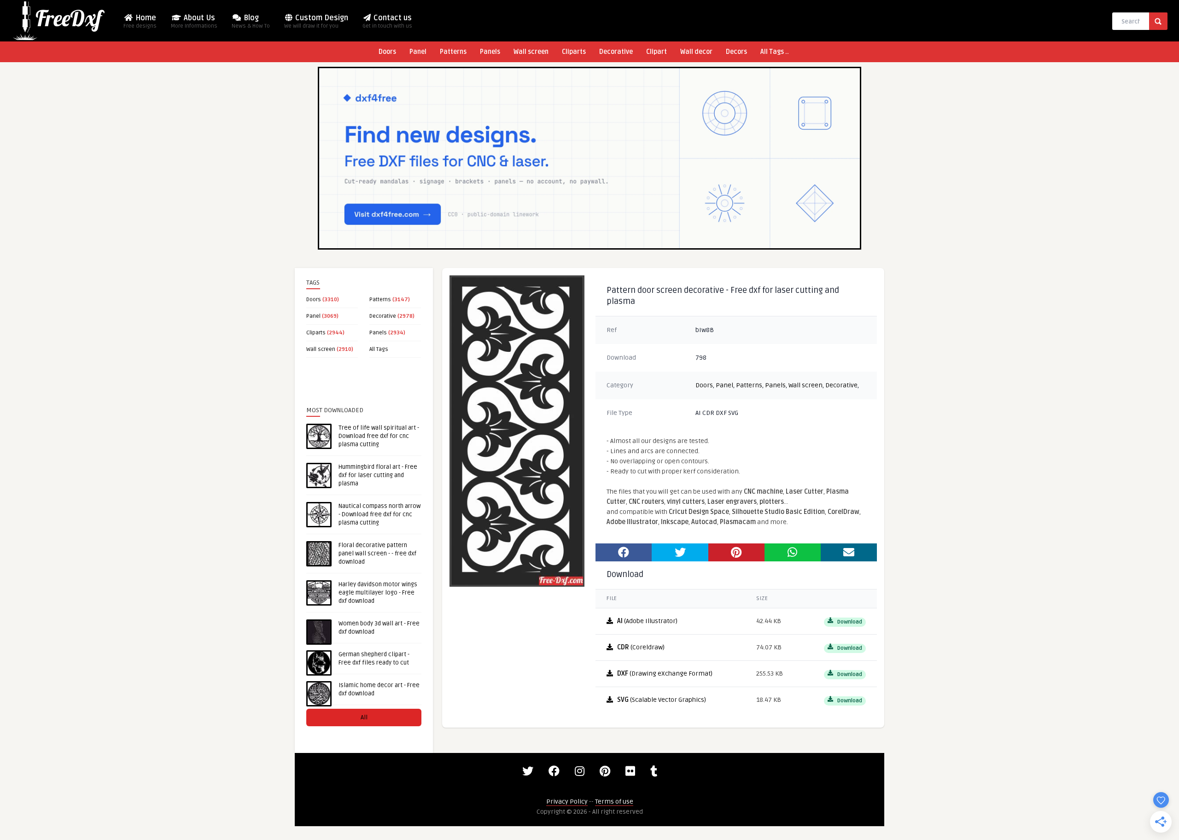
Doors (387, 52)
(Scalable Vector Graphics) (661, 700)
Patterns (453, 52)
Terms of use (614, 801)
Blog (251, 21)
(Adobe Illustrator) (647, 621)
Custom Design (316, 21)
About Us (194, 21)
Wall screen (531, 52)
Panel (417, 52)
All (364, 717)
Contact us (387, 21)
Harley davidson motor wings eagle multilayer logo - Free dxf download (378, 593)
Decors (736, 52)
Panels (490, 52)
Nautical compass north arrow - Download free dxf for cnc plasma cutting (379, 514)
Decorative (616, 52)
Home (140, 21)
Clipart (656, 52)
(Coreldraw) (641, 647)
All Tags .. (774, 52)
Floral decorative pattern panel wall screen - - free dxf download (377, 554)
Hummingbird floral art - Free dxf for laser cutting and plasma (378, 475)
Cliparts (574, 52)
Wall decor (696, 52)
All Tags (378, 349)
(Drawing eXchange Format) (664, 673)
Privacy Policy (567, 801)
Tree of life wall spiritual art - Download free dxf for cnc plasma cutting (379, 436)
